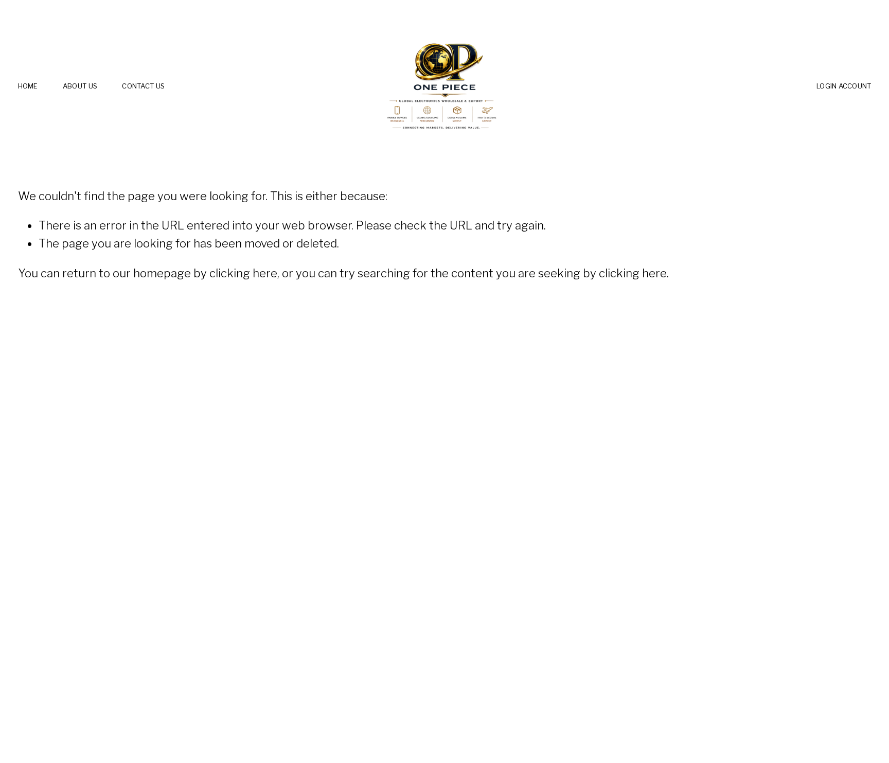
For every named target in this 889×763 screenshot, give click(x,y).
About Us (80, 86)
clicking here (243, 273)
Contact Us (143, 86)
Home (28, 86)
